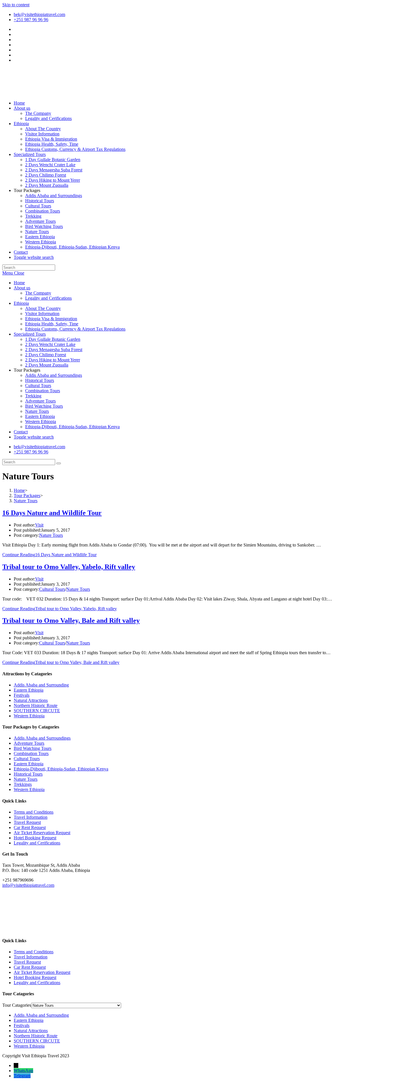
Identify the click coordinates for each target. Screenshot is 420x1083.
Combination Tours (42, 390)
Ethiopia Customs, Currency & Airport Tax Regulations (75, 329)
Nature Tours (37, 411)
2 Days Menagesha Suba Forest (53, 349)
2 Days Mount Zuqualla (46, 365)
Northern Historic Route (35, 705)
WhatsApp (23, 1070)
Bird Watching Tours (44, 406)
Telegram (22, 1075)
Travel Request (27, 822)
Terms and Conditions (33, 812)
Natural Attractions (31, 700)
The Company (38, 293)
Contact (21, 431)
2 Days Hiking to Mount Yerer (52, 359)
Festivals (21, 695)
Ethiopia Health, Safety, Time (51, 323)
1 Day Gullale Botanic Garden (52, 339)
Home (19, 282)
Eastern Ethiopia (40, 416)
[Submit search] (58, 463)
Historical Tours (39, 380)
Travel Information (30, 817)
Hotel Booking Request (35, 837)
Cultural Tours (38, 385)
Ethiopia (21, 303)
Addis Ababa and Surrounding (41, 684)
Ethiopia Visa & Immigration (51, 318)
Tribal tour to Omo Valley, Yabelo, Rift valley (68, 566)
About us (22, 287)
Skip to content (15, 4)
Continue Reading (49, 554)
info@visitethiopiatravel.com (28, 885)
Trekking (33, 395)
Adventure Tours (40, 401)
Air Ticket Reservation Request (42, 832)
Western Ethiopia (40, 421)
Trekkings (23, 784)
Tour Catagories (16, 1005)
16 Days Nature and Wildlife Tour (52, 513)
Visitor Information (42, 313)
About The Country (43, 308)
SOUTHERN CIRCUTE (37, 710)
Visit (39, 525)
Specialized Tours (30, 334)
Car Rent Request (30, 827)
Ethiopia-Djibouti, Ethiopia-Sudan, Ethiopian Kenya (72, 426)
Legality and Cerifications (48, 298)
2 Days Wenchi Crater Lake (50, 344)
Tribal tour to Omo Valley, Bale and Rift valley (71, 620)
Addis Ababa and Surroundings (53, 375)
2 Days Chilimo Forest (45, 354)
